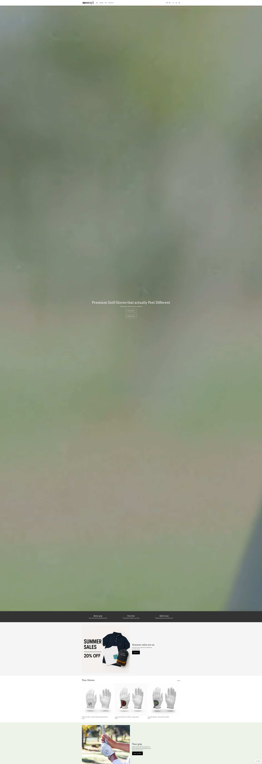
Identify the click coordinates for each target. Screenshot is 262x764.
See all (178, 680)
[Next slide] (112, 699)
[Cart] (179, 2)
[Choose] (112, 713)
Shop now (136, 652)
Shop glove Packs (131, 316)
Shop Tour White (137, 753)
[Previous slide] (84, 699)
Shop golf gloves (131, 310)
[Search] (173, 2)
